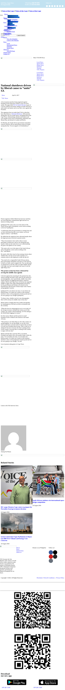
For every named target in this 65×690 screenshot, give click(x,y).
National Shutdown (17, 114)
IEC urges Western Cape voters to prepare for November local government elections (16, 508)
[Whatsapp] (62, 6)
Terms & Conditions (49, 578)
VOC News (5, 98)
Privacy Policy (60, 578)
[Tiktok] (57, 6)
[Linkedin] (60, 6)
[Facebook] (47, 6)
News (3, 95)
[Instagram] (55, 6)
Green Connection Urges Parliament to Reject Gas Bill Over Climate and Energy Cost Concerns (16, 538)
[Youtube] (52, 6)
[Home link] (21, 11)
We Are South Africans (19, 105)
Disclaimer (40, 578)
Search (21, 35)
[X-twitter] (49, 6)
